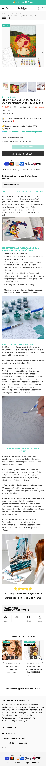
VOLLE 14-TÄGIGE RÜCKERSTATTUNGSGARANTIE (16, 609)
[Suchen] (7, 8)
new (6, 644)
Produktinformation (11, 185)
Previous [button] (3, 52)
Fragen (28, 141)
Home (4, 14)
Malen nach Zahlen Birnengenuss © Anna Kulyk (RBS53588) (34, 669)
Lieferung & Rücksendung (13, 141)
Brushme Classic (9, 97)
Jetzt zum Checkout (23, 154)
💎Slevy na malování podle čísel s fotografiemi (22, 131)
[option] (23, 45)
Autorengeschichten (15, 14)
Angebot (6, 25)
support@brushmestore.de (16, 743)
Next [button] (42, 52)
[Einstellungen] (38, 8)
